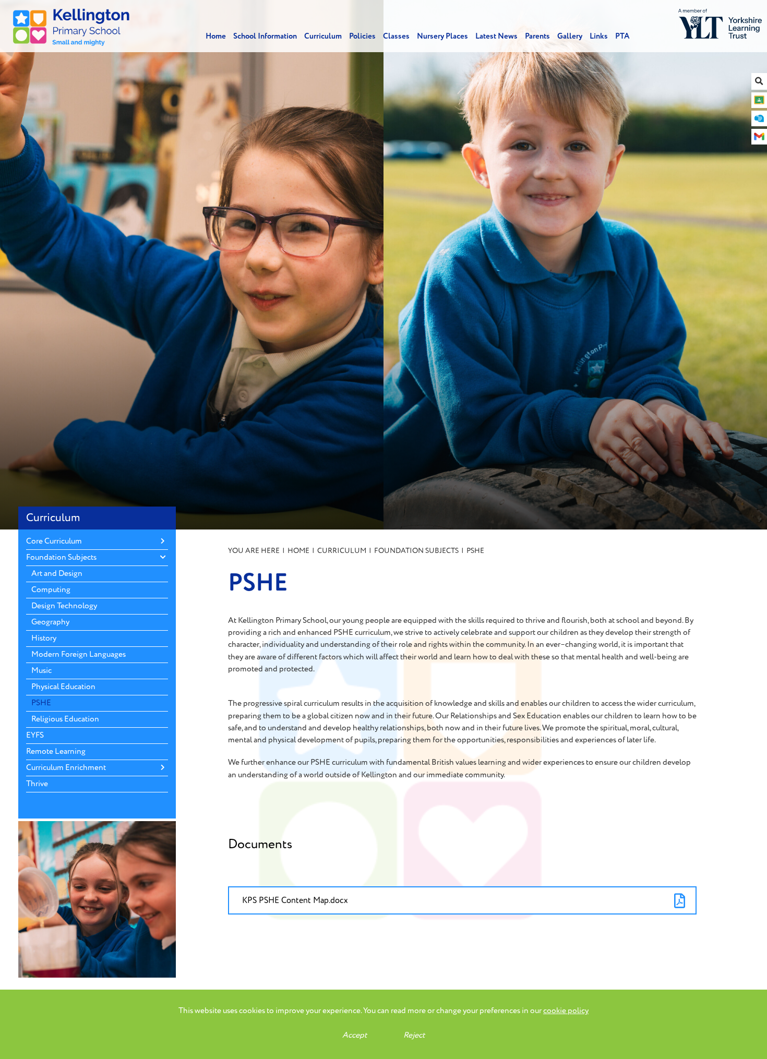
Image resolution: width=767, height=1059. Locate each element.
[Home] (71, 26)
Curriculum (53, 518)
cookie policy (566, 1011)
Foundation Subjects (416, 550)
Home (298, 550)
